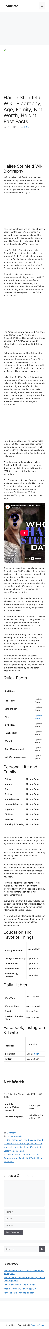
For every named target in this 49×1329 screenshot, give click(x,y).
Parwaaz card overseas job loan (19, 1293)
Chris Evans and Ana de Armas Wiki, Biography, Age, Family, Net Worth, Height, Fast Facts (24, 1158)
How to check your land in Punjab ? (20, 1285)
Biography (11, 1133)
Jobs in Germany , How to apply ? (20, 1289)
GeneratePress (37, 1325)
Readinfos (11, 6)
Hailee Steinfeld (14, 1136)
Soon (36, 1054)
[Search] (42, 1249)
